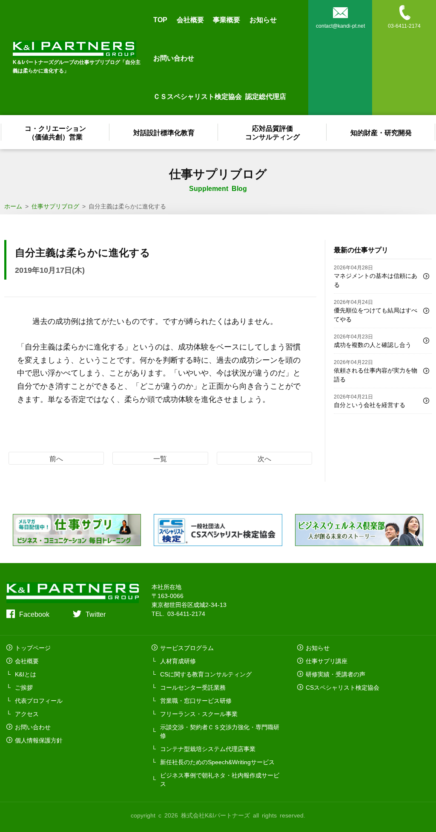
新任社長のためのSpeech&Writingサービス (217, 762)
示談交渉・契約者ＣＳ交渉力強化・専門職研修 (219, 731)
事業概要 (226, 19)
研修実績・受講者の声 (335, 674)
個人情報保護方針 (39, 740)
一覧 (160, 458)
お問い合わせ (173, 57)
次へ (264, 458)
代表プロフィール (39, 700)
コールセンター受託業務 (193, 687)
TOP (160, 19)
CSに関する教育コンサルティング (206, 674)
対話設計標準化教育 (164, 132)
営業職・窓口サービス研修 (196, 700)
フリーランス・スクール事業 (199, 713)
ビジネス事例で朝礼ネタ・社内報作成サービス (219, 779)
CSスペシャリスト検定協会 (342, 687)
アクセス (27, 713)
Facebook (34, 613)
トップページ (33, 647)
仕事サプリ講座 (326, 661)
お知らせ (263, 19)
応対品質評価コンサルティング (272, 132)
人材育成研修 (178, 661)
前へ (56, 458)
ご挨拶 (24, 687)
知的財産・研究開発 (381, 132)
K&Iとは (25, 674)
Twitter (96, 613)
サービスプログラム (187, 647)
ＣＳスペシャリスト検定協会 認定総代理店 (219, 95)
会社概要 (190, 19)
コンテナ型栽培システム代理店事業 (207, 748)
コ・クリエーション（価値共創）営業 (55, 132)
